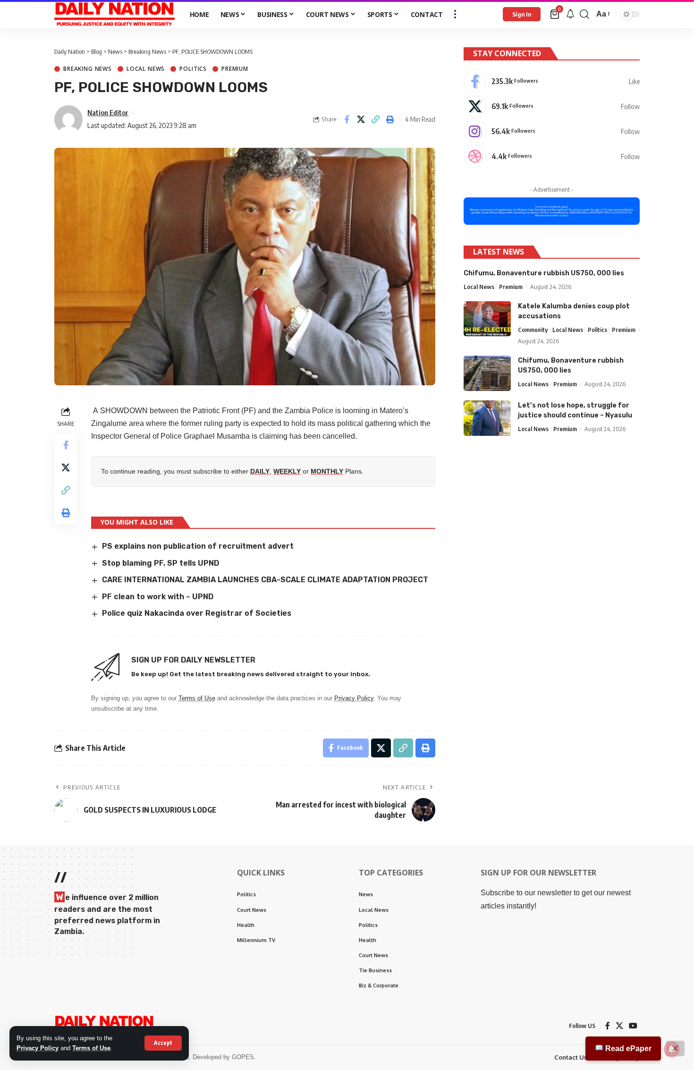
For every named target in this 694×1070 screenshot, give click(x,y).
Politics (193, 69)
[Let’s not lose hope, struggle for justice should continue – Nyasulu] (487, 418)
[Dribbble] (552, 156)
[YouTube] (633, 1025)
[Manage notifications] (671, 1049)
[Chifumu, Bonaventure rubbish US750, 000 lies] (487, 373)
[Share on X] (361, 119)
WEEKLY (287, 471)
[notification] (570, 14)
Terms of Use (91, 1048)
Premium (234, 69)
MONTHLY (327, 471)
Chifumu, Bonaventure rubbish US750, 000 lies (544, 273)
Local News (146, 69)
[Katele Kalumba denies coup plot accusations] (487, 318)
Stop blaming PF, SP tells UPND (160, 563)
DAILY (260, 471)
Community (533, 329)
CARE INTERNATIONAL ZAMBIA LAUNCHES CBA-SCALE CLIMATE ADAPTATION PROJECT (266, 579)
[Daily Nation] (114, 14)
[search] (584, 14)
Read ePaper (627, 1049)
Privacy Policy (38, 1048)
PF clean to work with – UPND (157, 596)
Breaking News (87, 69)
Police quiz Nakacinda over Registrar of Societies (196, 613)
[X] (552, 106)
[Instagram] (552, 131)
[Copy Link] (375, 119)
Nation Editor (107, 112)
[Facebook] (552, 81)
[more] (455, 14)
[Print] (390, 119)
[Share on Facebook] (346, 119)
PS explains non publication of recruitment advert (198, 546)
